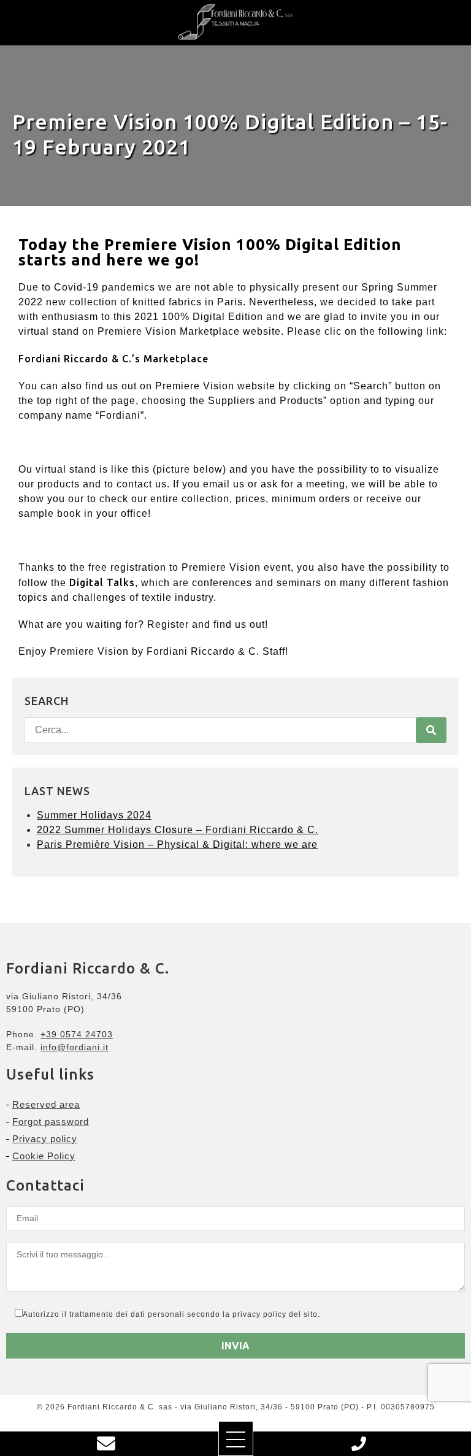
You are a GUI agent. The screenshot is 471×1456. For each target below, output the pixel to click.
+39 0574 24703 (76, 1034)
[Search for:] (235, 730)
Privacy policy (44, 1139)
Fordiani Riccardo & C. (203, 651)
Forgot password (50, 1121)
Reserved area (46, 1104)
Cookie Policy (43, 1156)
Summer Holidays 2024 (94, 815)
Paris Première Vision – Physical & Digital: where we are (177, 844)
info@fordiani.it (74, 1047)
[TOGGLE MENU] (236, 1438)
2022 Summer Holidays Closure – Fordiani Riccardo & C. (177, 830)
